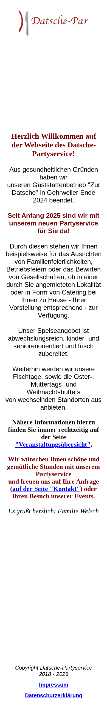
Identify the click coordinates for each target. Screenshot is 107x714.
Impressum (53, 685)
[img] (53, 20)
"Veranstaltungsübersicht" (53, 444)
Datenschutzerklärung (53, 695)
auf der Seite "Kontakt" (46, 488)
